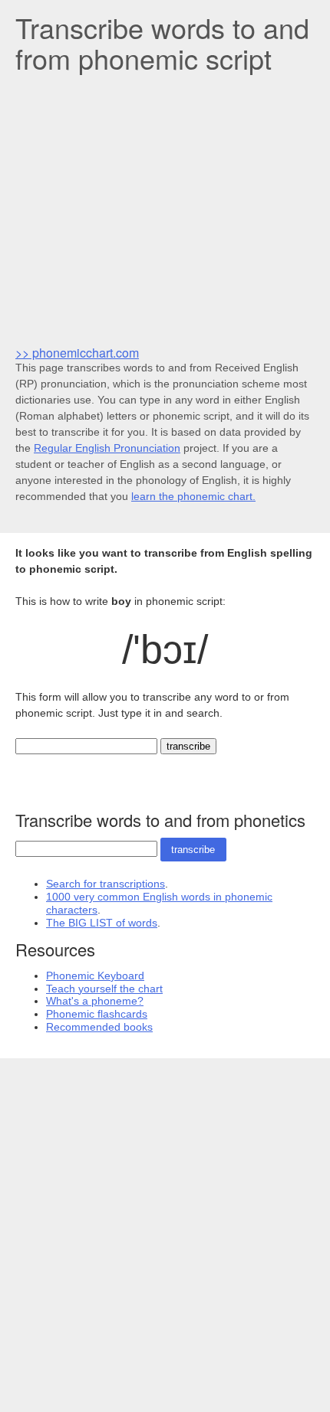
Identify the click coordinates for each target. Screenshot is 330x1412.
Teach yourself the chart (104, 988)
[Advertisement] (165, 208)
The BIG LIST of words (101, 923)
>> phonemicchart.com (77, 352)
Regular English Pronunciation (107, 448)
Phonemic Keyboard (95, 975)
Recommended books (99, 1027)
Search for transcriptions (105, 884)
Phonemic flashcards (96, 1014)
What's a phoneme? (95, 1001)
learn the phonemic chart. (193, 496)
